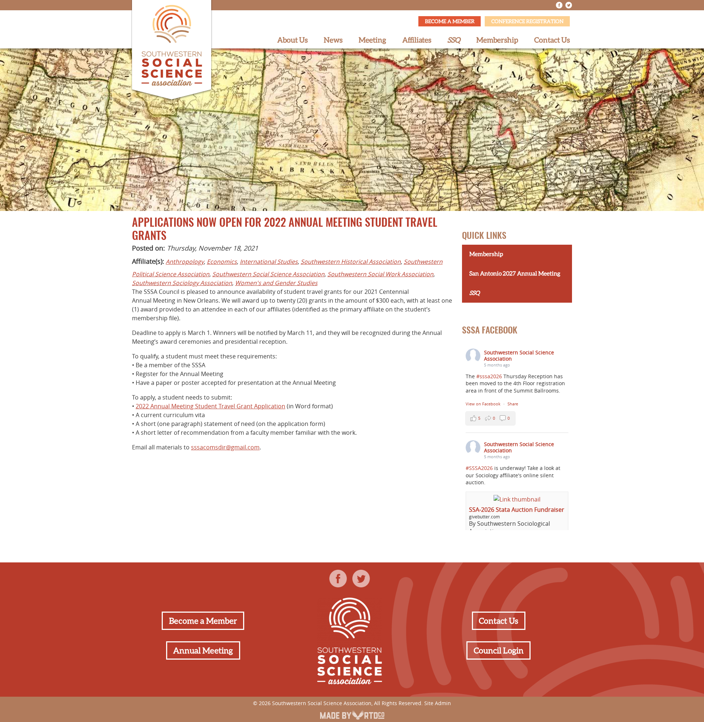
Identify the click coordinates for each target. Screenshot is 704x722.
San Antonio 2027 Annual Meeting (514, 273)
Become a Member (449, 21)
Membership (497, 40)
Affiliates (416, 40)
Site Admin (437, 703)
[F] (559, 5)
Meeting (372, 40)
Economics (222, 262)
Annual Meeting (203, 650)
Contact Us (552, 40)
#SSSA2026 (479, 467)
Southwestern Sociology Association (182, 283)
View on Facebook (484, 403)
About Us (292, 40)
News (333, 40)
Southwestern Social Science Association (268, 274)
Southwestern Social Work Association (380, 274)
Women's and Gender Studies (276, 283)
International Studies (269, 262)
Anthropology (185, 262)
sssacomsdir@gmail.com (225, 447)
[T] (568, 5)
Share (512, 403)
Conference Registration (527, 21)
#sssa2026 (489, 376)
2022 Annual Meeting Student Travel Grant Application (210, 406)
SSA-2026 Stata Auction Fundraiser (516, 510)
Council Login (499, 650)
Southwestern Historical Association (351, 262)
